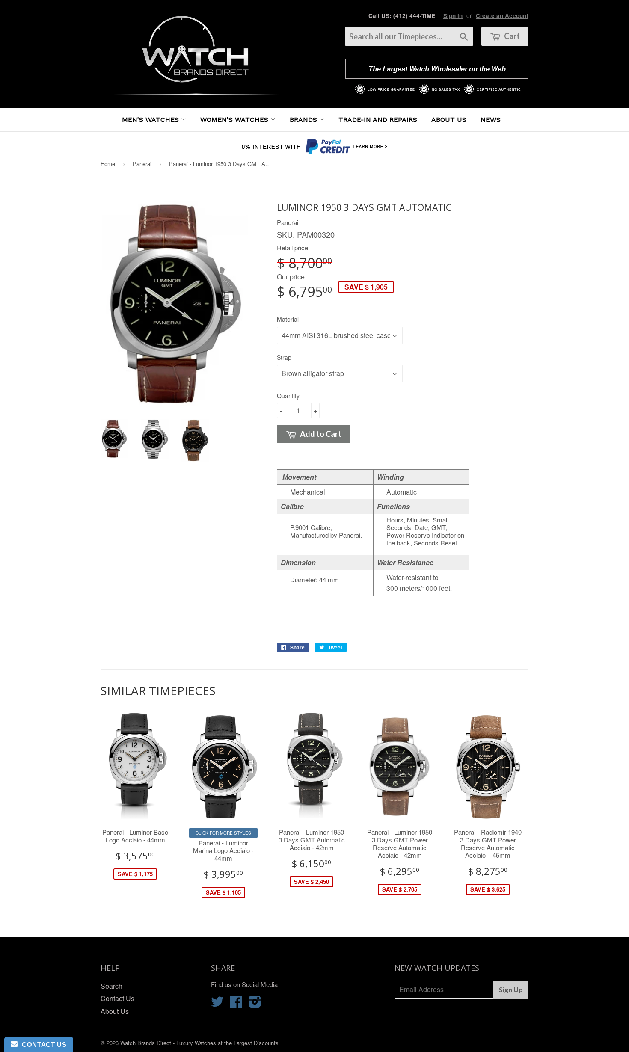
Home (108, 164)
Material (288, 319)
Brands (304, 120)
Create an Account (502, 16)
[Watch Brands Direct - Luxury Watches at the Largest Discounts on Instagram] (255, 1004)
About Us (448, 120)
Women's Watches (235, 120)
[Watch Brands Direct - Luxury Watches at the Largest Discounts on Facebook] (236, 1004)
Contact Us (117, 998)
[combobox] (409, 36)
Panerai (142, 164)
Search (111, 986)
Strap (284, 357)
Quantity (288, 395)
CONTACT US (42, 1044)
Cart (511, 36)
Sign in (453, 16)
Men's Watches (151, 120)
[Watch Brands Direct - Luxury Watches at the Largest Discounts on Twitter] (217, 1004)
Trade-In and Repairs (377, 120)
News (491, 120)
